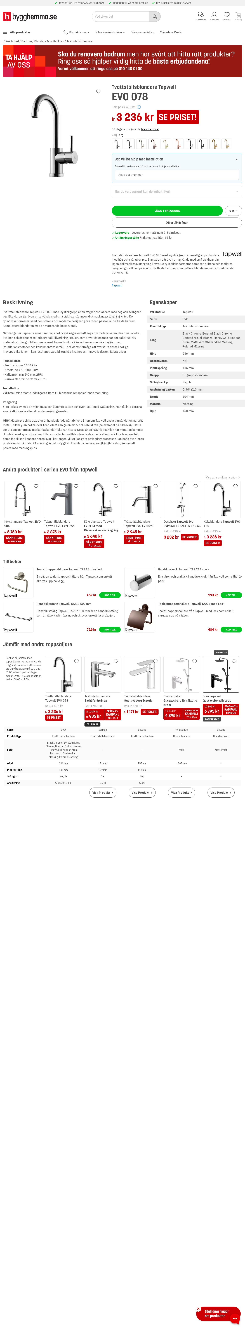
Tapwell (117, 285)
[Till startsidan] (30, 16)
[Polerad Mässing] (227, 144)
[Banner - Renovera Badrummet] (122, 61)
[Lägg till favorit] (98, 91)
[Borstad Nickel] (141, 144)
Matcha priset (150, 129)
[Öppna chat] (235, 1319)
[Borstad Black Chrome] (129, 144)
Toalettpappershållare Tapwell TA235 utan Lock (70, 569)
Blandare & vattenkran (49, 41)
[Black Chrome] (117, 144)
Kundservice (201, 19)
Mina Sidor (214, 19)
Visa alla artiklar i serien (221, 477)
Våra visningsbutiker (109, 32)
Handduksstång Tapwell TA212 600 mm (64, 604)
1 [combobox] (231, 210)
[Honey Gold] (166, 144)
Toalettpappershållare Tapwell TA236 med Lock (191, 604)
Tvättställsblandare (80, 41)
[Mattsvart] (202, 144)
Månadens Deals (171, 32)
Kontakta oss (77, 32)
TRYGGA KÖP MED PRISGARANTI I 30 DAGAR (82, 3)
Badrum (26, 41)
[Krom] (190, 144)
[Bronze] (153, 144)
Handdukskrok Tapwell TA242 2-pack (183, 569)
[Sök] (155, 16)
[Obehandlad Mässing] (214, 144)
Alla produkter (20, 32)
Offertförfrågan (177, 222)
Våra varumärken (142, 32)
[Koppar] (178, 144)
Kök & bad (12, 41)
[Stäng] (198, 1309)
